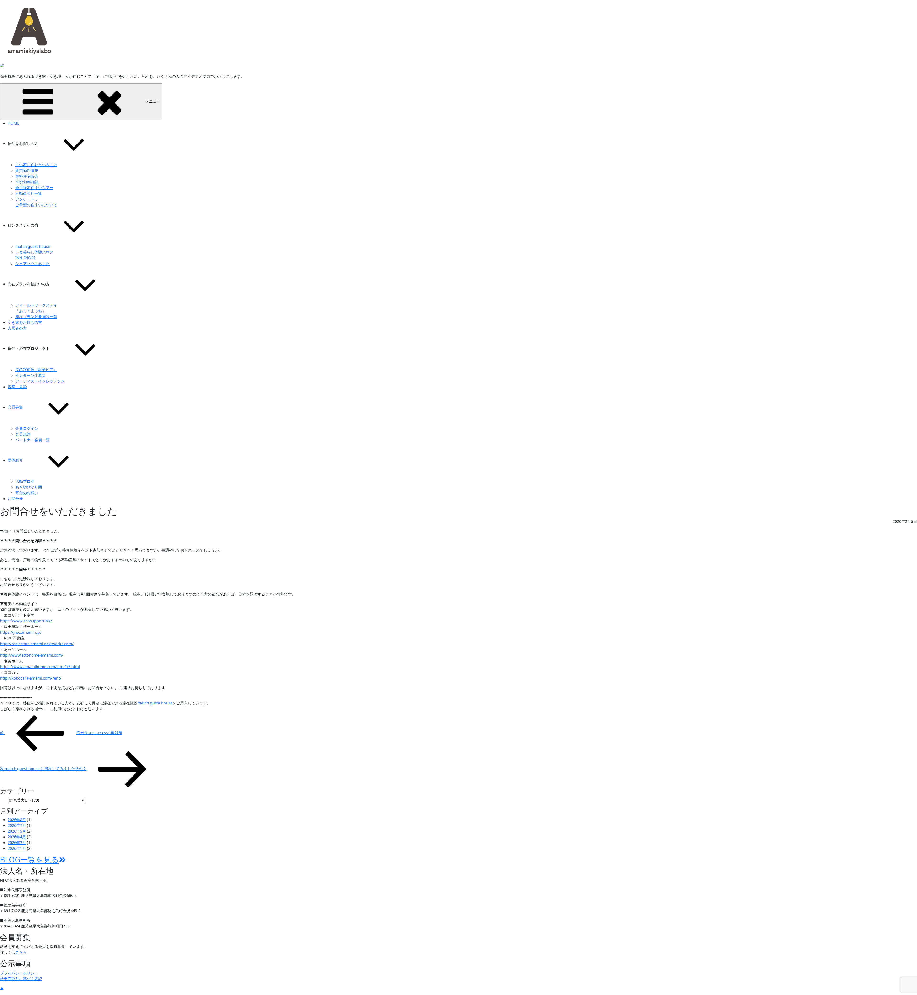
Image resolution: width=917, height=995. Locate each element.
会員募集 (15, 407)
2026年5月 (17, 831)
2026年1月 (17, 848)
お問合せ (15, 498)
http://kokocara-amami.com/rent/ (30, 678)
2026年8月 (17, 819)
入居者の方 (17, 328)
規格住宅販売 (26, 176)
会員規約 (23, 434)
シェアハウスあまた (32, 263)
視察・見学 (17, 386)
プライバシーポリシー (19, 973)
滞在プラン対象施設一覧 (36, 316)
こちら (21, 952)
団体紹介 (15, 460)
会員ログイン (26, 428)
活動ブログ (24, 481)
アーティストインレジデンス (40, 381)
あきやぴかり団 (28, 487)
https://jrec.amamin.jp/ (21, 632)
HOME (13, 123)
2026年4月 (17, 837)
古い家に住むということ (36, 164)
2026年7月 (17, 825)
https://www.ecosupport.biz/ (26, 620)
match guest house (32, 246)
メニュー (152, 101)
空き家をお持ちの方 (25, 322)
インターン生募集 (30, 375)
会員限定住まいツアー (34, 187)
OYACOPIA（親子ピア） (36, 369)
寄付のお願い (26, 492)
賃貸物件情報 (26, 170)
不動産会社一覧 (28, 193)
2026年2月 (17, 842)
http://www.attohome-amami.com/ (31, 655)
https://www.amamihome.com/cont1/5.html (40, 666)
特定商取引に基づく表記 (21, 978)
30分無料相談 (27, 182)
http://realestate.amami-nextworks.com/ (37, 643)
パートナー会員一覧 (32, 439)
